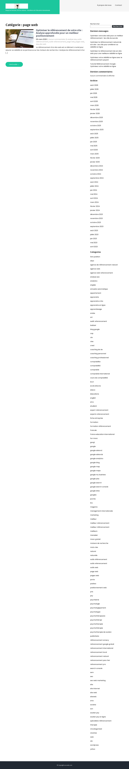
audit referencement (98, 321)
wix (91, 741)
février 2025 (95, 158)
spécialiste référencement (100, 721)
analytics (93, 281)
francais (93, 430)
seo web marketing (98, 680)
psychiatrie (94, 600)
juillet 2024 (94, 186)
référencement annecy (99, 640)
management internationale (101, 511)
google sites (95, 491)
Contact (118, 5)
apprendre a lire (96, 301)
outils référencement (98, 559)
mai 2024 (93, 194)
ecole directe (95, 386)
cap (91, 333)
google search (96, 483)
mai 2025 (93, 146)
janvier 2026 (95, 113)
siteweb (93, 696)
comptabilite (95, 361)
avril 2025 (94, 150)
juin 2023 (93, 238)
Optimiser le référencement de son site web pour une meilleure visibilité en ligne (106, 52)
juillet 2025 (94, 138)
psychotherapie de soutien (100, 632)
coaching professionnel (99, 357)
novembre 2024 (96, 170)
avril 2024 (94, 198)
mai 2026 (93, 97)
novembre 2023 (96, 218)
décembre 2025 (96, 117)
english (93, 398)
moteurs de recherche (99, 543)
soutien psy (94, 713)
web (92, 737)
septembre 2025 (97, 129)
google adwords (96, 454)
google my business (98, 474)
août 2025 (94, 133)
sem (92, 672)
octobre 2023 (95, 222)
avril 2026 (94, 101)
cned (92, 345)
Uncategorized (96, 729)
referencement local (98, 652)
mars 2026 (94, 105)
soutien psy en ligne (98, 717)
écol (92, 382)
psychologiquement (98, 608)
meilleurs (93, 531)
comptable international (100, 374)
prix (91, 592)
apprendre (94, 297)
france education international (102, 434)
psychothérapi (96, 620)
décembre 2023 (96, 214)
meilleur (93, 519)
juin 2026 (93, 93)
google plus (94, 479)
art (91, 317)
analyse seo (72, 39)
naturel (93, 551)
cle (91, 337)
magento (94, 507)
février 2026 (95, 109)
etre (92, 402)
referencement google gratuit (102, 644)
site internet (95, 688)
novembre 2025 (96, 121)
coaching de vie (96, 349)
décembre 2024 (96, 166)
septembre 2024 (97, 178)
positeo (93, 583)
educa (92, 390)
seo (37, 44)
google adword (96, 450)
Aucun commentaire (57, 39)
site (91, 684)
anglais (93, 285)
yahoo (92, 749)
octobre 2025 (95, 125)
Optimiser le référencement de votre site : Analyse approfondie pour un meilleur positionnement (59, 32)
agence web (95, 269)
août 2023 (94, 230)
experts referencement (99, 414)
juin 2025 (93, 142)
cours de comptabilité (99, 378)
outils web (94, 567)
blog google (95, 329)
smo (92, 700)
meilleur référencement (99, 527)
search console (96, 668)
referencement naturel (99, 656)
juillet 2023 (94, 234)
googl (92, 442)
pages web (79, 42)
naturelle (93, 555)
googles (93, 495)
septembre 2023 (96, 226)
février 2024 (95, 206)
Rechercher (95, 24)
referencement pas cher (100, 660)
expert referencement (99, 410)
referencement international (101, 648)
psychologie (95, 604)
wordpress (94, 745)
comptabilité (95, 366)
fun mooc (94, 438)
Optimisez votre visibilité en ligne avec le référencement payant (106, 58)
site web (43, 44)
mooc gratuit (95, 539)
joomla (93, 499)
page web (71, 42)
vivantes (93, 733)
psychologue (95, 612)
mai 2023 (93, 242)
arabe (92, 313)
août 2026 (94, 85)
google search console (99, 487)
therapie (93, 725)
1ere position (95, 257)
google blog (95, 462)
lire (91, 503)
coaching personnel (98, 353)
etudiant (93, 406)
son (91, 709)
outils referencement (57, 42)
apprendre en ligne (97, 305)
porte (92, 579)
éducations (94, 394)
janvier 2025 (95, 162)
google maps (95, 470)
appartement (95, 293)
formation (94, 422)
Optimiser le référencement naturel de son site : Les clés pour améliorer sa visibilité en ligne (105, 44)
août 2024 (94, 182)
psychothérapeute (97, 616)
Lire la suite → (14, 64)
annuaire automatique (99, 289)
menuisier (94, 535)
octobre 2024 (95, 174)
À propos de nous (104, 5)
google (93, 446)
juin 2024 (93, 190)
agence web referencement (101, 273)
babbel (93, 325)
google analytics (96, 458)
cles (91, 341)
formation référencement (100, 426)
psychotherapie (96, 624)
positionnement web (98, 587)
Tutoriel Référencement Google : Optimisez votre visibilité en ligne (103, 65)
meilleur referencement (99, 523)
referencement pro (98, 664)
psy (91, 596)
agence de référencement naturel (104, 265)
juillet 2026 (94, 89)
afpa (92, 261)
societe (93, 705)
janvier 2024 (95, 210)
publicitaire (94, 636)
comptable (94, 370)
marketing (94, 515)
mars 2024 (94, 202)
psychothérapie (96, 628)
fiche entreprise (96, 418)
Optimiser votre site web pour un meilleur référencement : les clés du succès (106, 37)
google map (95, 466)
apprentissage (96, 309)
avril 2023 (94, 246)
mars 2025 (94, 154)
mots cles (94, 547)
